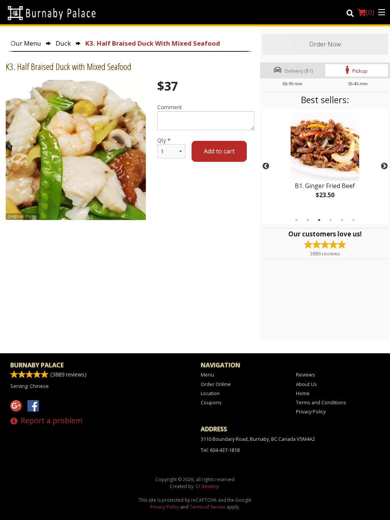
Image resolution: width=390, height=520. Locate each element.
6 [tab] (353, 220)
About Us (306, 384)
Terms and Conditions (321, 402)
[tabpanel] (325, 162)
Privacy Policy (311, 411)
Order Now (325, 44)
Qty (164, 140)
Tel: (220, 450)
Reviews (305, 374)
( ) (370, 12)
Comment (169, 107)
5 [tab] (342, 220)
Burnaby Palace (37, 365)
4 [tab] (330, 220)
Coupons (211, 402)
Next (384, 166)
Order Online (216, 384)
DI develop (207, 486)
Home (303, 393)
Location (210, 393)
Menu (207, 374)
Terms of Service (207, 507)
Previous (266, 166)
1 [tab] (296, 220)
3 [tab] (319, 220)
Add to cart (219, 151)
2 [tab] (308, 220)
